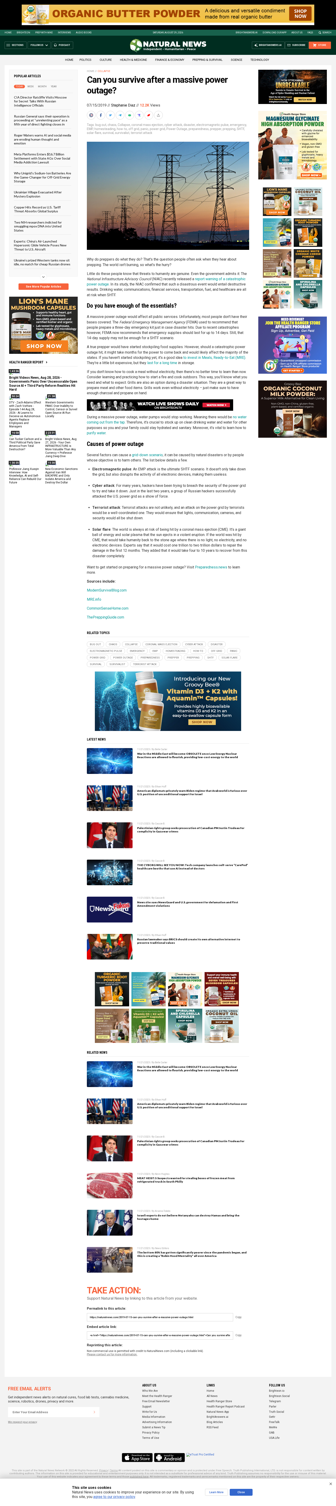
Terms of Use (150, 1437)
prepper (215, 129)
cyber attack (173, 125)
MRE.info (94, 599)
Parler (272, 1406)
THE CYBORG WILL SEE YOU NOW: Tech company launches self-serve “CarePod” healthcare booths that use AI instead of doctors (192, 866)
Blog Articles (215, 1422)
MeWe (273, 1427)
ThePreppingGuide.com (105, 617)
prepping (229, 129)
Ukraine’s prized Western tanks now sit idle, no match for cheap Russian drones (42, 262)
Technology (260, 59)
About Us (296, 32)
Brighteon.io (276, 1390)
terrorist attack (141, 133)
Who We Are (150, 1390)
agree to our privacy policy (114, 1497)
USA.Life (274, 1437)
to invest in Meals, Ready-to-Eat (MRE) (214, 357)
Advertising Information (157, 1422)
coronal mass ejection (147, 125)
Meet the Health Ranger (157, 1396)
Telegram (275, 1401)
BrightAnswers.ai (247, 32)
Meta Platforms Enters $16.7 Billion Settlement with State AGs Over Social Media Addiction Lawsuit (42, 158)
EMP (90, 129)
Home (8, 32)
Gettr (272, 1416)
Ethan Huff (160, 786)
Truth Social (276, 1411)
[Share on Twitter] (111, 115)
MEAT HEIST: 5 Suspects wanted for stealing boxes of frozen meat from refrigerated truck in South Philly (186, 1179)
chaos (112, 125)
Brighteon (23, 32)
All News (212, 1396)
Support (147, 1406)
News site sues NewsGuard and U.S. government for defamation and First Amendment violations (187, 904)
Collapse (104, 71)
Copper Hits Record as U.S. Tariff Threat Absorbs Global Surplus (37, 209)
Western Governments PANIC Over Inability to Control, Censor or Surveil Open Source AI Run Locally (61, 409)
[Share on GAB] (130, 115)
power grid (157, 129)
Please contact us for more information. (112, 1354)
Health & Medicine (133, 59)
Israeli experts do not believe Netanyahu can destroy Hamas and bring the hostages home (188, 1217)
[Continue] (94, 1412)
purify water (96, 433)
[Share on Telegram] (120, 115)
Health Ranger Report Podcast (226, 1406)
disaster (189, 125)
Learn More (216, 1492)
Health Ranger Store (219, 1401)
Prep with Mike (44, 32)
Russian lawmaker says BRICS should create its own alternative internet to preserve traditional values (188, 941)
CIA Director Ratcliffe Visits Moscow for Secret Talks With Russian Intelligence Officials (40, 101)
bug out (100, 125)
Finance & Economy (169, 59)
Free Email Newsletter (156, 1401)
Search (327, 32)
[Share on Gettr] (149, 115)
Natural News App (218, 1411)
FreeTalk (274, 1422)
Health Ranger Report (26, 362)
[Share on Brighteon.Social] (91, 115)
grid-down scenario (147, 455)
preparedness (199, 129)
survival (108, 133)
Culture (106, 59)
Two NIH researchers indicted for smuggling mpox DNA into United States (38, 226)
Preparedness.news (211, 567)
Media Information (153, 1416)
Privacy (103, 1470)
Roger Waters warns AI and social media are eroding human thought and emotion (42, 139)
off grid (133, 129)
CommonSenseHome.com (107, 608)
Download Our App (274, 32)
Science (236, 59)
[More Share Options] (159, 115)
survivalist (122, 133)
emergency (238, 125)
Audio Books (83, 32)
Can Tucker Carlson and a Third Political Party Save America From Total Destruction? (25, 444)
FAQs (310, 32)
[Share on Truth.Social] (139, 115)
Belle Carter (161, 749)
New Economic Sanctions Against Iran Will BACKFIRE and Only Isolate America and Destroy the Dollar (61, 475)
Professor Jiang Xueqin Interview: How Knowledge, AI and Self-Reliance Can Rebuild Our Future (25, 475)
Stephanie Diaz (123, 105)
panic (144, 129)
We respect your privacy (22, 1422)
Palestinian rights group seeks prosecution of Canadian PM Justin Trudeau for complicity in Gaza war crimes (190, 829)
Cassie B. (160, 823)
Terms (114, 1470)
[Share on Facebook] (101, 115)
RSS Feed (213, 1427)
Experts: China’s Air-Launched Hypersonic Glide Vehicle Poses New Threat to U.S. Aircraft (40, 245)
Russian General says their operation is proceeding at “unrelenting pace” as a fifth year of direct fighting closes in (41, 120)
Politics (85, 59)
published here (139, 1476)
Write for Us (149, 1411)
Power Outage (176, 129)
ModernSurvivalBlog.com (107, 590)
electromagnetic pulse (212, 125)
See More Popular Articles (43, 286)
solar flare (94, 133)
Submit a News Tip (153, 1427)
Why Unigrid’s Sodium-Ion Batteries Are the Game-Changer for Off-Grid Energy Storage (42, 177)
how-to (122, 129)
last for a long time (162, 363)
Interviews (64, 32)
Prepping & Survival (207, 59)
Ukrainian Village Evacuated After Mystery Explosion (38, 194)
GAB (272, 1432)
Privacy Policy (151, 1432)
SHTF (240, 129)
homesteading (104, 129)
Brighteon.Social (279, 1396)
